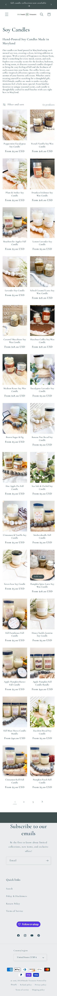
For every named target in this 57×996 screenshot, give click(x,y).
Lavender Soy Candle (15, 290)
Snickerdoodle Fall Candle (42, 536)
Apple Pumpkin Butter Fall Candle (14, 683)
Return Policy (13, 903)
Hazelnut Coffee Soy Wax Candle (42, 341)
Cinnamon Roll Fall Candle (14, 781)
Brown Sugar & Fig (15, 437)
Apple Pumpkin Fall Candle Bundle (42, 683)
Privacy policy (40, 985)
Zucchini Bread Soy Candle (42, 732)
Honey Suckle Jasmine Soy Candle (42, 634)
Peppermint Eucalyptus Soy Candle (15, 145)
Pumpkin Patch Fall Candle (42, 781)
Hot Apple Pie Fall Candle (15, 487)
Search (9, 888)
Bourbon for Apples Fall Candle (14, 243)
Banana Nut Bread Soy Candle (42, 438)
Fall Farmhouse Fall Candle (14, 634)
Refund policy (26, 985)
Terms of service (22, 990)
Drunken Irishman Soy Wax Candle (42, 194)
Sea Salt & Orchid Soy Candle (42, 487)
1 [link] (15, 801)
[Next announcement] (51, 4)
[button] (6, 14)
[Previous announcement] (6, 4)
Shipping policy (38, 990)
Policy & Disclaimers (16, 896)
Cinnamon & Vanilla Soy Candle (14, 536)
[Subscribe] (47, 861)
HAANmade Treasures (27, 980)
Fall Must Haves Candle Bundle (14, 732)
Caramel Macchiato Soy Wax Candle (14, 341)
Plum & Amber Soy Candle (15, 194)
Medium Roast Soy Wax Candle (14, 389)
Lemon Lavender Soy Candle (42, 243)
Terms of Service (14, 911)
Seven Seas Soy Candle (14, 584)
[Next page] (42, 801)
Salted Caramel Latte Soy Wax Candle (42, 292)
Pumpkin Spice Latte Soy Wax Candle (42, 585)
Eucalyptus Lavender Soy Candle (42, 389)
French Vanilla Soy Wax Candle (42, 145)
